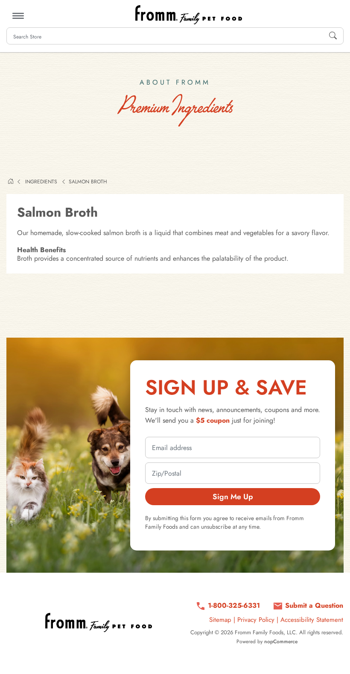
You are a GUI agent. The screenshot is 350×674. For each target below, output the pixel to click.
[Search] (333, 36)
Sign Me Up (233, 496)
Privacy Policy (255, 619)
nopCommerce (281, 641)
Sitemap (220, 619)
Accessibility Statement (311, 619)
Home (11, 181)
